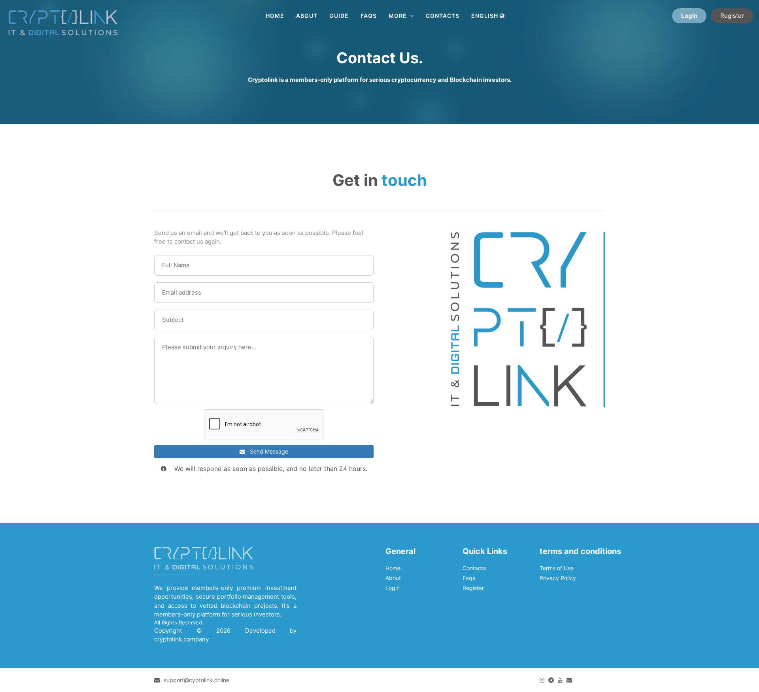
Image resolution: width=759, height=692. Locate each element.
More (399, 15)
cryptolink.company (181, 639)
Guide (339, 15)
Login (689, 15)
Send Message (266, 451)
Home (275, 15)
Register (732, 15)
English (485, 15)
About (306, 15)
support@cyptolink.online (196, 680)
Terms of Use (557, 568)
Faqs (369, 15)
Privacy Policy (558, 578)
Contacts (442, 15)
